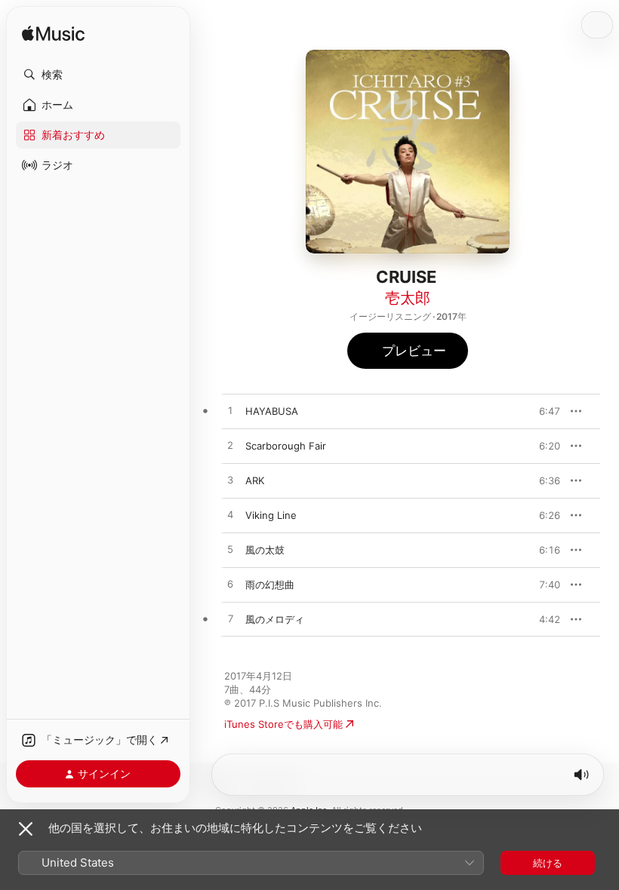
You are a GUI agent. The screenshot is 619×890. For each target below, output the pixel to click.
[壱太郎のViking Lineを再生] (230, 515)
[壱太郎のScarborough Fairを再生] (230, 446)
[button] (98, 74)
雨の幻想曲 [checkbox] (269, 584)
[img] (53, 34)
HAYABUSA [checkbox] (271, 411)
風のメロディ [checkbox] (274, 619)
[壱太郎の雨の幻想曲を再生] (230, 584)
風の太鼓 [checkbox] (265, 550)
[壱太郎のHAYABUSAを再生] (230, 411)
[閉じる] (25, 829)
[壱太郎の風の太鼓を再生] (230, 550)
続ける (547, 863)
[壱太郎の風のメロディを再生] (230, 619)
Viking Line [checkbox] (271, 515)
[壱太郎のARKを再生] (230, 480)
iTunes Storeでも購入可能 (283, 724)
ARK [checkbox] (254, 480)
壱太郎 (407, 298)
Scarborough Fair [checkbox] (285, 446)
